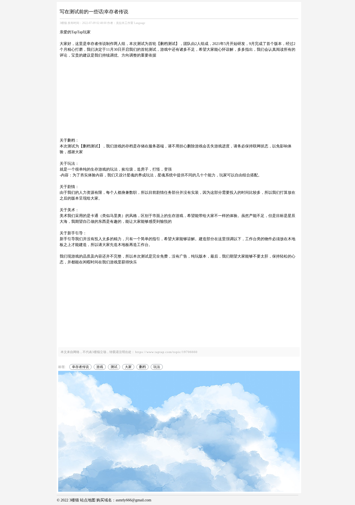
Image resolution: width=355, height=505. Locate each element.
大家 (128, 367)
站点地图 (87, 500)
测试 (114, 367)
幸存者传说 (80, 367)
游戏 (99, 367)
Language (139, 23)
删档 (142, 367)
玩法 (156, 367)
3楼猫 (63, 23)
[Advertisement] (179, 92)
